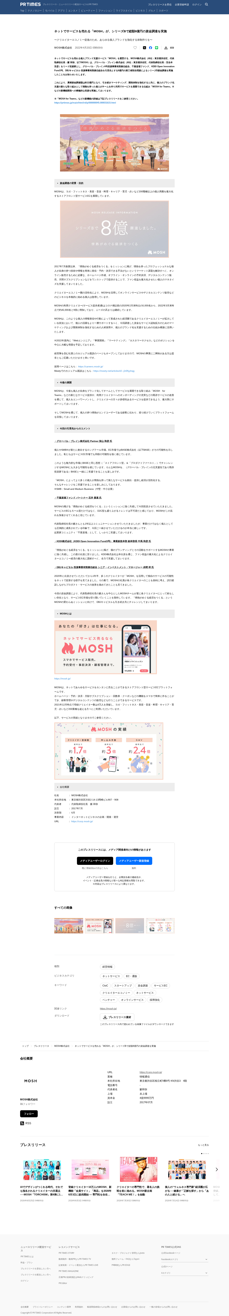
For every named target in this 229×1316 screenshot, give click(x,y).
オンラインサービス (132, 999)
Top (22, 10)
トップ (25, 1046)
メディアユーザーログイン (95, 860)
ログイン (197, 4)
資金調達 (143, 985)
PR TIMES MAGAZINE (69, 1271)
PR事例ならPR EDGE (121, 1265)
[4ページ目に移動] (206, 1153)
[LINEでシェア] (156, 47)
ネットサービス (111, 976)
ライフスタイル (124, 10)
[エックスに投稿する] (144, 47)
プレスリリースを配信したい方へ (36, 1274)
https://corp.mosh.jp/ (82, 821)
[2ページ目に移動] (203, 1153)
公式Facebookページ (170, 1253)
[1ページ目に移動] (201, 1153)
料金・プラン (27, 1262)
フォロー (29, 1113)
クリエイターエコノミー (116, 992)
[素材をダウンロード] (166, 47)
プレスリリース (41, 1046)
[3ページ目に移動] (205, 1153)
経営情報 (107, 966)
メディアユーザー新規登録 (134, 860)
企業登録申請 (182, 4)
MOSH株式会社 (62, 1046)
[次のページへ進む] (217, 1170)
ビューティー (88, 10)
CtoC (105, 985)
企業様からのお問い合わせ (133, 1306)
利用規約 (79, 1306)
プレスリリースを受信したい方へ (36, 1268)
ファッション (105, 10)
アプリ (61, 10)
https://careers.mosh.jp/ (91, 366)
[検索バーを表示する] (206, 4)
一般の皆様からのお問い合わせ (163, 1306)
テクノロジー (35, 10)
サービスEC (160, 985)
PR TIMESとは (27, 1256)
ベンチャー (108, 999)
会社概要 (25, 1306)
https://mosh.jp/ (62, 678)
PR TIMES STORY (66, 1253)
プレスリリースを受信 (159, 4)
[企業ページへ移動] (30, 1081)
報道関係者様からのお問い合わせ (102, 1306)
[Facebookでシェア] (150, 47)
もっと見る (203, 1145)
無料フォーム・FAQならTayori (125, 1259)
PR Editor (63, 1283)
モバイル (49, 10)
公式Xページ (167, 1266)
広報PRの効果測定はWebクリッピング (76, 1277)
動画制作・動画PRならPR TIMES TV (75, 1259)
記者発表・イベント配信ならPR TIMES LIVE (78, 1265)
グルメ (151, 10)
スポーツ (163, 10)
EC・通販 (131, 976)
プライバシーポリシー (43, 1306)
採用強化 (155, 999)
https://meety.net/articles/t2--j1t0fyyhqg (113, 371)
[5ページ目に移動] (208, 1153)
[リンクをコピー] (172, 47)
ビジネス (140, 10)
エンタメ (73, 10)
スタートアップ (123, 985)
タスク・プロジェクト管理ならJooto (128, 1253)
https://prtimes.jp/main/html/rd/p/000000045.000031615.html (85, 102)
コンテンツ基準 (64, 1306)
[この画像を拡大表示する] (68, 926)
